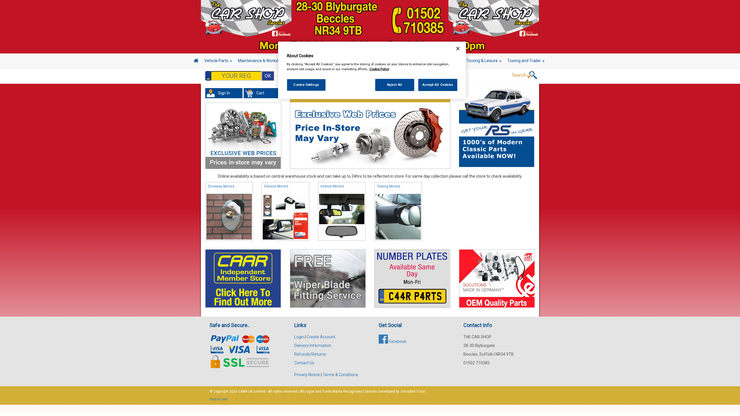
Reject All (394, 85)
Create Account (321, 337)
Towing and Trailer (524, 60)
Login (299, 337)
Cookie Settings (306, 85)
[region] (372, 70)
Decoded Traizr (413, 391)
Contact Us (304, 363)
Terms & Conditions (340, 374)
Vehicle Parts (216, 60)
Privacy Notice (307, 374)
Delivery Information (312, 345)
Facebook (397, 341)
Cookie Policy (379, 69)
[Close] (458, 48)
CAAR (242, 391)
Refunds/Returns (310, 354)
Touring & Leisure (482, 60)
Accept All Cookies (437, 85)
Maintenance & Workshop (261, 60)
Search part (219, 399)
